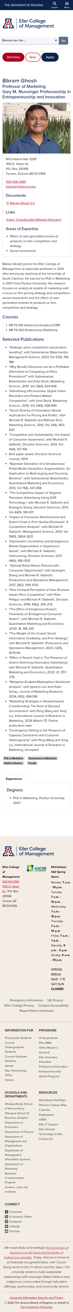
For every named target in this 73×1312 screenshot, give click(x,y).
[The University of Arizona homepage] (23, 5)
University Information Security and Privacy (36, 1297)
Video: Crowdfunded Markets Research (33, 220)
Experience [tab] (14, 779)
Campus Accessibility (53, 1006)
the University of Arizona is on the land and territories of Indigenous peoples (36, 1252)
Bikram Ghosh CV (22, 203)
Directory (13, 57)
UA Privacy (55, 1000)
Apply (50, 57)
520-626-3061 (16, 182)
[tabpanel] (36, 796)
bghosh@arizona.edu (21, 187)
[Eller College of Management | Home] (36, 23)
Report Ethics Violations (36, 1011)
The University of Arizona (36, 1307)
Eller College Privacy (19, 1006)
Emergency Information (26, 1000)
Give (33, 57)
